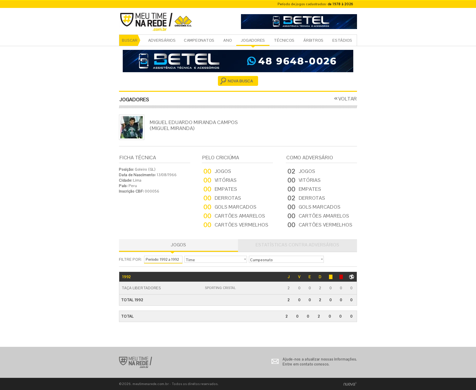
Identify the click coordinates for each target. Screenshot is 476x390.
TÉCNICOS (284, 40)
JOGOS (178, 245)
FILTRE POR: (130, 259)
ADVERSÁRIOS (162, 40)
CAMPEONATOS (199, 40)
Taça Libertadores (141, 288)
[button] (215, 259)
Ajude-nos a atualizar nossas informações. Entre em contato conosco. (320, 361)
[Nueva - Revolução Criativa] (350, 384)
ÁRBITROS (313, 40)
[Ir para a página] (299, 21)
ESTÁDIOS (342, 40)
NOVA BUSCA (240, 81)
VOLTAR (347, 99)
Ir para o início (135, 362)
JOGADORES (253, 40)
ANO (227, 40)
